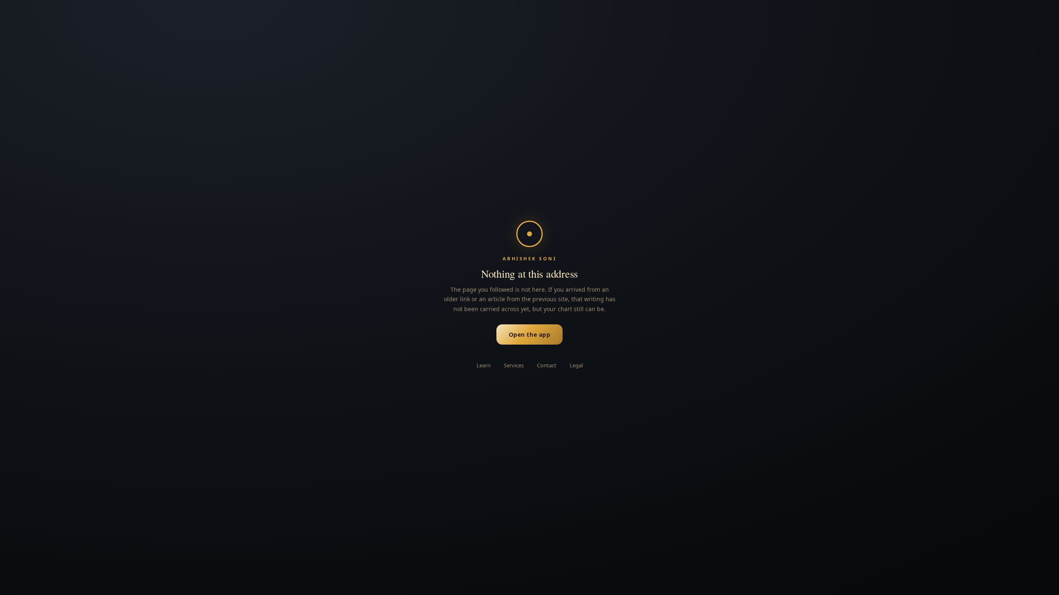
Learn (484, 365)
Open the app (530, 334)
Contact (546, 365)
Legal (576, 365)
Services (514, 365)
